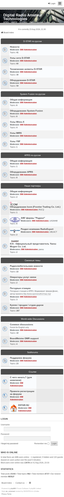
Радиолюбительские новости (26, 266)
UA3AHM (53, 221)
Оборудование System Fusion (26, 111)
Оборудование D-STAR (22, 80)
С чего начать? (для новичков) (21, 378)
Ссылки (32, 372)
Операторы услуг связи (23, 277)
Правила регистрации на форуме (22, 392)
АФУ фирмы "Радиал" (33, 218)
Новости (14, 47)
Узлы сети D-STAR (20, 58)
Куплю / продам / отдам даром (26, 305)
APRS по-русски (32, 155)
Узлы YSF (15, 141)
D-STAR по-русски (32, 41)
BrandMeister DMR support (24, 338)
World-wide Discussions (32, 319)
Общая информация (21, 99)
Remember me (40, 443)
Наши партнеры (32, 186)
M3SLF (11, 477)
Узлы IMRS (16, 133)
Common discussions (21, 324)
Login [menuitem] (53, 3)
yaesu (41, 249)
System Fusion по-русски (32, 94)
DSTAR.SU (23, 405)
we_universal (10, 491)
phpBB (13, 488)
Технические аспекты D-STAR (26, 69)
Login (4, 419)
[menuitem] (4, 494)
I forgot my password (9, 443)
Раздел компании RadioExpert (37, 229)
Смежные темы (32, 260)
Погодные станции (20, 288)
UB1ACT (53, 232)
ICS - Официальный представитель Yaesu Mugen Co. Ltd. (33, 245)
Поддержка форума (21, 358)
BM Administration (28, 50)
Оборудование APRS (21, 172)
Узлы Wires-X (17, 122)
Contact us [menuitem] (20, 483)
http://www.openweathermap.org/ (37, 294)
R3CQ (41, 210)
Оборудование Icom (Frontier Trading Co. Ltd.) (35, 207)
